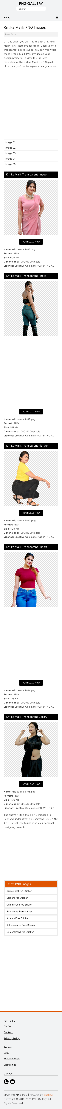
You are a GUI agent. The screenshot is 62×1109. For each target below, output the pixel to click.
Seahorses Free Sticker (19, 911)
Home (7, 34)
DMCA (7, 1026)
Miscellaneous (12, 1058)
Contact (8, 1032)
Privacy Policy (12, 1038)
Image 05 (10, 164)
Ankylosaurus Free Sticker (20, 925)
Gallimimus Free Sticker (19, 904)
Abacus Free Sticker (17, 918)
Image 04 (10, 158)
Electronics (10, 1064)
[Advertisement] (31, 103)
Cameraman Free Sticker (20, 932)
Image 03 (10, 153)
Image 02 (10, 147)
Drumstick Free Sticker (19, 891)
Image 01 (10, 142)
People (13, 34)
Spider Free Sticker (17, 897)
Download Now (31, 242)
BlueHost (48, 1095)
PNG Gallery (31, 3)
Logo (6, 1052)
